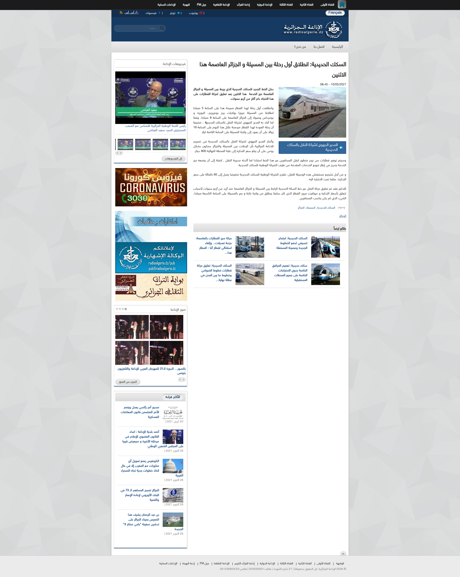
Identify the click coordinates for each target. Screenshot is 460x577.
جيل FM (201, 4)
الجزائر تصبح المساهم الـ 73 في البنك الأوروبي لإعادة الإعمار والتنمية (140, 495)
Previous (117, 153)
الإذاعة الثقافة (222, 563)
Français (335, 13)
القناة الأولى (327, 4)
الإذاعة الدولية (264, 4)
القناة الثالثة (286, 4)
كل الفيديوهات (173, 158)
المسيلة (310, 208)
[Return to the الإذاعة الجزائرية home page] (312, 22)
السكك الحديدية (326, 208)
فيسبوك (151, 13)
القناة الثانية (306, 4)
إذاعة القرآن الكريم (245, 563)
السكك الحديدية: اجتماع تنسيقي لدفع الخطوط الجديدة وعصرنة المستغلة (291, 243)
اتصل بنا (319, 47)
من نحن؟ (300, 47)
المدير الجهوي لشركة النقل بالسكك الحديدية (312, 147)
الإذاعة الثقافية (221, 4)
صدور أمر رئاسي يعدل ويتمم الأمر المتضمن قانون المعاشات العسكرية (140, 412)
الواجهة (340, 563)
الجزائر (301, 208)
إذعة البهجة (188, 563)
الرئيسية (343, 5)
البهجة (186, 4)
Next (121, 153)
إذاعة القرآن (243, 4)
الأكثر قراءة (173, 397)
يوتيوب (193, 13)
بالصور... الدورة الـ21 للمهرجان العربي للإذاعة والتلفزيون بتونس (152, 371)
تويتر (172, 13)
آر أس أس (131, 13)
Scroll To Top (343, 553)
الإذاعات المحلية (167, 4)
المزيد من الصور (128, 382)
